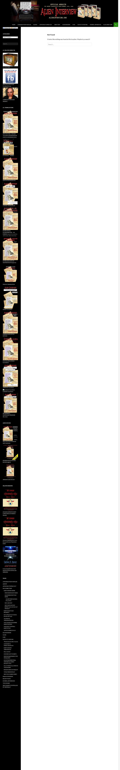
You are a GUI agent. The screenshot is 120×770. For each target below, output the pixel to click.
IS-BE (74, 24)
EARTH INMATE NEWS (9, 590)
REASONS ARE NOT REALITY (11, 669)
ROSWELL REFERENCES (95, 24)
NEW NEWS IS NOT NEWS (11, 593)
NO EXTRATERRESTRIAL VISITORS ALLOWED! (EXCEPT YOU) (10, 661)
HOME (4, 635)
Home (13, 24)
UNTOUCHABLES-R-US (9, 630)
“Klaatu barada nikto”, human (11, 641)
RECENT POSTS (7, 678)
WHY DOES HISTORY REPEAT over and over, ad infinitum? (11, 606)
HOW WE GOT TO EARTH (10, 654)
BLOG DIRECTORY (108, 24)
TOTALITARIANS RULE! (9, 672)
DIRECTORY (57, 24)
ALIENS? (35, 24)
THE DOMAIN (6, 683)
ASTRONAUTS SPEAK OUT (46, 24)
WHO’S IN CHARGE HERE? (10, 674)
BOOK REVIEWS (66, 24)
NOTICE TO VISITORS (82, 24)
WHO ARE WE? (8, 603)
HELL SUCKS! (7, 651)
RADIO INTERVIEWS (8, 676)
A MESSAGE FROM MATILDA (24, 24)
